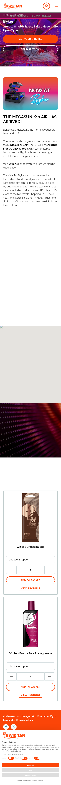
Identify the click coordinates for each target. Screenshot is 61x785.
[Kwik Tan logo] (12, 6)
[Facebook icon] (6, 727)
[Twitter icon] (14, 727)
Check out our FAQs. (35, 260)
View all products (16, 484)
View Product (30, 588)
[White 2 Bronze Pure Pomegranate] (30, 624)
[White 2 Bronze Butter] (30, 517)
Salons (13, 15)
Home (5, 15)
